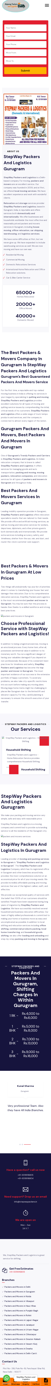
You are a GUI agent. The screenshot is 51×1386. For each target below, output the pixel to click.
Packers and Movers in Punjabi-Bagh (21, 1310)
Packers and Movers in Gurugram (19, 1291)
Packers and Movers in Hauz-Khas (20, 1306)
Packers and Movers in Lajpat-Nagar (21, 1320)
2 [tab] (22, 1144)
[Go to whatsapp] (6, 1378)
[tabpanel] (25, 1096)
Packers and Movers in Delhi (17, 1287)
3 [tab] (27, 1144)
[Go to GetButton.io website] (6, 1383)
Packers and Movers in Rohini (17, 1315)
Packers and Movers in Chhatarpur (20, 1334)
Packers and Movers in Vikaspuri (19, 1301)
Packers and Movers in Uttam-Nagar (21, 1329)
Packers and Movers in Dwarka (18, 1348)
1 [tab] (20, 1144)
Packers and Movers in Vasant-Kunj (20, 1344)
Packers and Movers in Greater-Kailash (22, 1339)
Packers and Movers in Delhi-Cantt (20, 1353)
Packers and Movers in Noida (17, 1296)
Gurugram (25, 1091)
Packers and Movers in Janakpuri (19, 1325)
